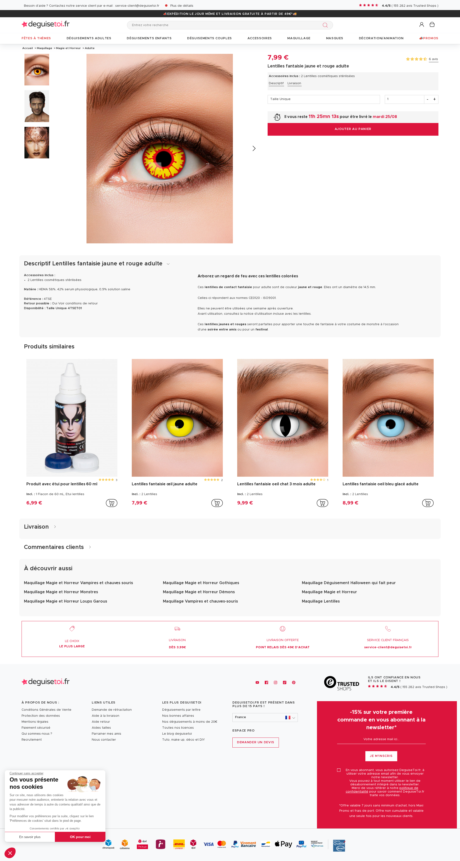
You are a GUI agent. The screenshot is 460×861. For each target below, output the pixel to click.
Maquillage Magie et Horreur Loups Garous (65, 601)
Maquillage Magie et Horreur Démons (199, 592)
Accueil (28, 48)
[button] (10, 853)
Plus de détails (181, 5)
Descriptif (276, 83)
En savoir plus (29, 837)
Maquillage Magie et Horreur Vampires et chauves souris (78, 583)
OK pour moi (80, 837)
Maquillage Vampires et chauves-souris (200, 601)
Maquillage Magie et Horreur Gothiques (201, 583)
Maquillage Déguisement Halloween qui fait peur (349, 583)
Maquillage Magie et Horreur (329, 592)
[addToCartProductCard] (111, 503)
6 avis (433, 59)
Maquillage (44, 48)
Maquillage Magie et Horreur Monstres (61, 592)
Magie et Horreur (68, 48)
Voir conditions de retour (78, 303)
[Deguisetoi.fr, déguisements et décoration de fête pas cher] (45, 25)
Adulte (89, 48)
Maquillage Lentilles (321, 601)
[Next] (253, 148)
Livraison (294, 83)
